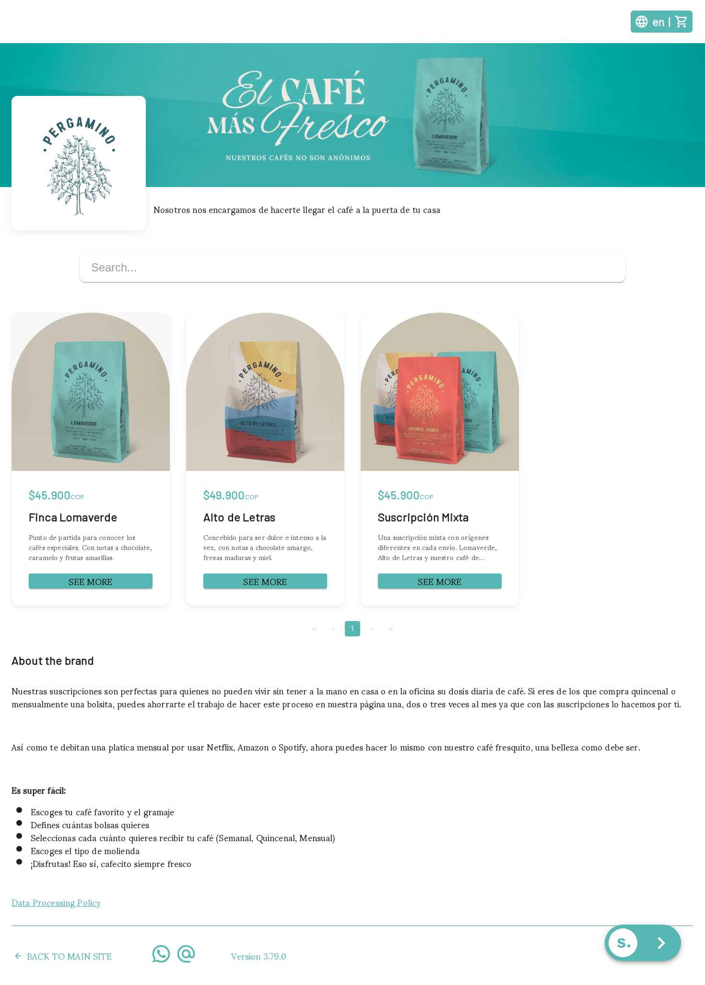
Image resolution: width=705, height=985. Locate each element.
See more (90, 581)
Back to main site (69, 955)
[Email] (186, 955)
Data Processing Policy (56, 902)
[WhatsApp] (161, 955)
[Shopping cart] (681, 21)
